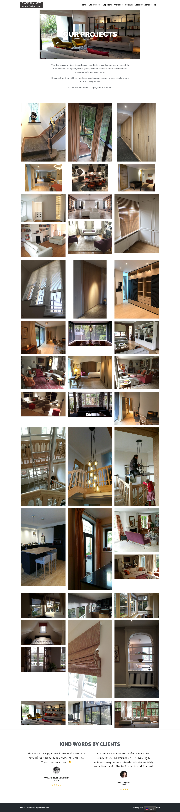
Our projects (94, 5)
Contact (128, 5)
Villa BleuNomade (143, 5)
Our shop (118, 5)
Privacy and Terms (141, 807)
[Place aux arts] (31, 5)
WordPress (43, 807)
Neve (22, 807)
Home (83, 5)
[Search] (158, 5)
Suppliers (107, 5)
